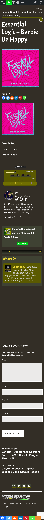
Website (5, 413)
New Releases (17, 12)
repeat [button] (19, 180)
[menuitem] (3, 2)
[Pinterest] (20, 98)
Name (5, 386)
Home (5, 12)
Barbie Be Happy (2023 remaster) (15, 183)
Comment (7, 360)
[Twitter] (8, 98)
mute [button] (6, 171)
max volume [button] (15, 171)
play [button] (17, 175)
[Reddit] (12, 98)
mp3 (33, 183)
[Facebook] (4, 98)
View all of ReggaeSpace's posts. (18, 217)
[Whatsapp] (24, 98)
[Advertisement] (22, 310)
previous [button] (12, 175)
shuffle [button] (22, 180)
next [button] (28, 175)
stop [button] (23, 175)
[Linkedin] (16, 98)
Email (5, 400)
